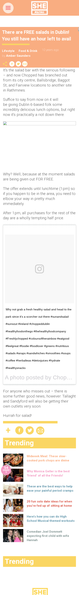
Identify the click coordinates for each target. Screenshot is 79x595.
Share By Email (25, 64)
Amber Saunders (18, 56)
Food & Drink (28, 51)
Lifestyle (8, 51)
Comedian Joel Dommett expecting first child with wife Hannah (48, 536)
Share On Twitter (18, 64)
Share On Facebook (12, 64)
